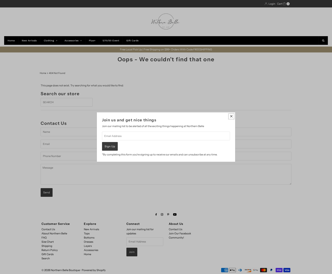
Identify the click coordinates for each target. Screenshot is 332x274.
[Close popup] (231, 116)
